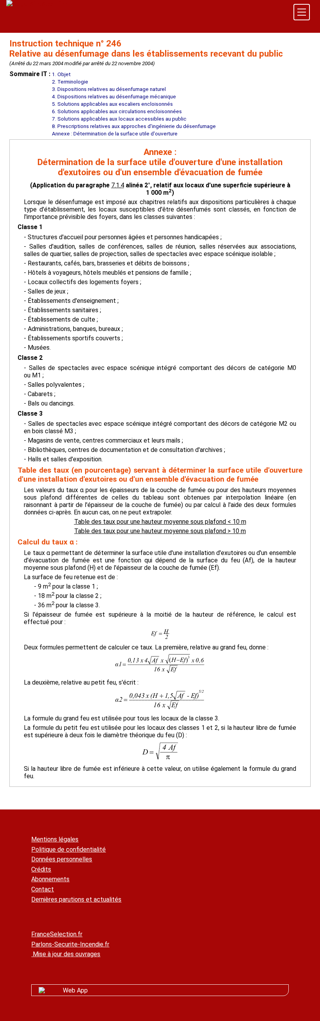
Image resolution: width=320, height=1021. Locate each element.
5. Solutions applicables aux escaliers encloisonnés (112, 104)
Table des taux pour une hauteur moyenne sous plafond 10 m (160, 531)
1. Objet (61, 74)
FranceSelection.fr (56, 934)
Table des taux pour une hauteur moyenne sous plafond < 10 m (160, 521)
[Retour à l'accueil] (36, 3)
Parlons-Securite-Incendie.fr (70, 944)
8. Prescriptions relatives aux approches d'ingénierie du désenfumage (134, 126)
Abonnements (50, 879)
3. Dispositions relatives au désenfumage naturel (109, 89)
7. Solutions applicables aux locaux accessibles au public (119, 119)
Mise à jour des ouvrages (65, 954)
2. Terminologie (70, 81)
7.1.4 (117, 185)
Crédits (41, 869)
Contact (42, 889)
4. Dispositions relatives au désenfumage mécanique (114, 96)
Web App (75, 990)
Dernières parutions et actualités (76, 899)
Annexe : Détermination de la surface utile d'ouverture (115, 133)
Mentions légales (54, 839)
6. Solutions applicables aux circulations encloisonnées (117, 111)
